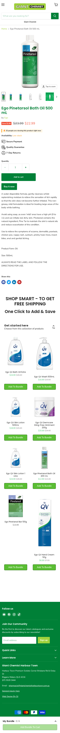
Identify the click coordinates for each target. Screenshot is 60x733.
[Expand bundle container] (55, 721)
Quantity (5, 161)
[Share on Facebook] (3, 282)
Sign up (44, 640)
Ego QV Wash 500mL (44, 376)
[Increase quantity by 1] (25, 167)
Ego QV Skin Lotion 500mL (16, 423)
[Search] (55, 16)
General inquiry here (11, 691)
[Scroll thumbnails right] (56, 97)
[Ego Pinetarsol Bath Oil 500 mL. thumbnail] (3, 96)
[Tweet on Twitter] (9, 282)
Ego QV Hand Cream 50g (44, 555)
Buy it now (9, 186)
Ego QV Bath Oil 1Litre (16, 372)
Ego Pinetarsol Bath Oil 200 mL (44, 474)
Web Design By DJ (10, 696)
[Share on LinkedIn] (14, 282)
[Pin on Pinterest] (19, 282)
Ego (6, 117)
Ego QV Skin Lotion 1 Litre (15, 474)
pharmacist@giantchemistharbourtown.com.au (29, 685)
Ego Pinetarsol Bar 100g (16, 521)
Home (4, 29)
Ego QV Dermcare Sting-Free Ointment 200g (44, 425)
